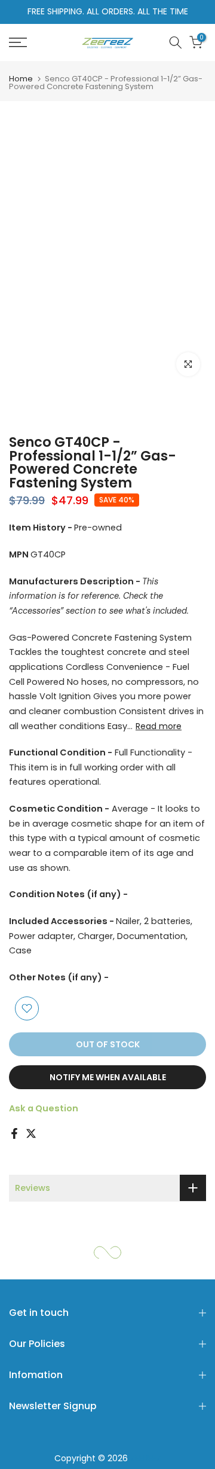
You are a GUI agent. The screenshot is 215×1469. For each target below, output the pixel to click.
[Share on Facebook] (14, 1133)
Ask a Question (43, 1108)
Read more (159, 726)
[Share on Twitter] (31, 1133)
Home (21, 79)
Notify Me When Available (108, 1077)
